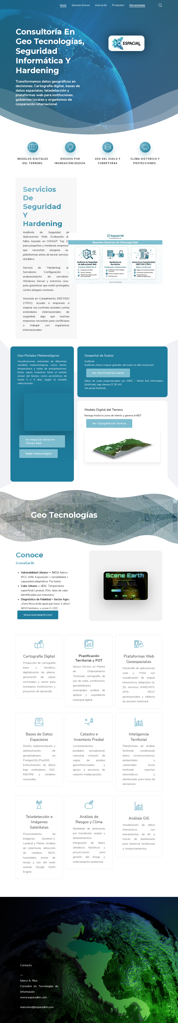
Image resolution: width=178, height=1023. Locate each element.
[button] (42, 441)
